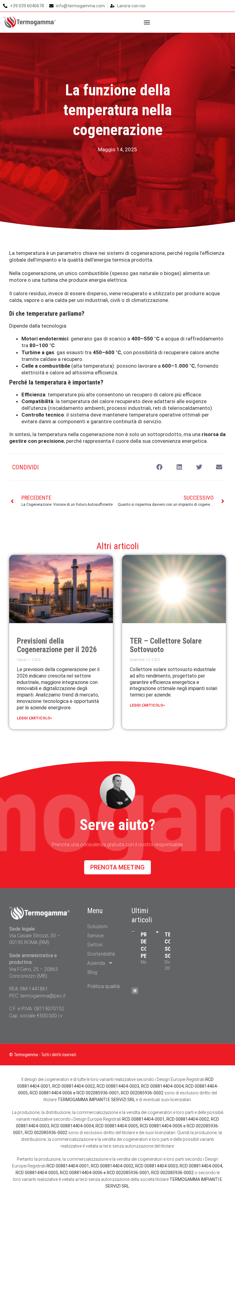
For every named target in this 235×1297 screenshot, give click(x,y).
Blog (92, 972)
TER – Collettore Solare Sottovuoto (166, 645)
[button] (147, 22)
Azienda (96, 963)
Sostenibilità (101, 954)
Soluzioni (97, 926)
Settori (95, 945)
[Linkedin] (135, 990)
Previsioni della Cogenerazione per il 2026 (57, 645)
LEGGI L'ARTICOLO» (34, 718)
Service (95, 935)
